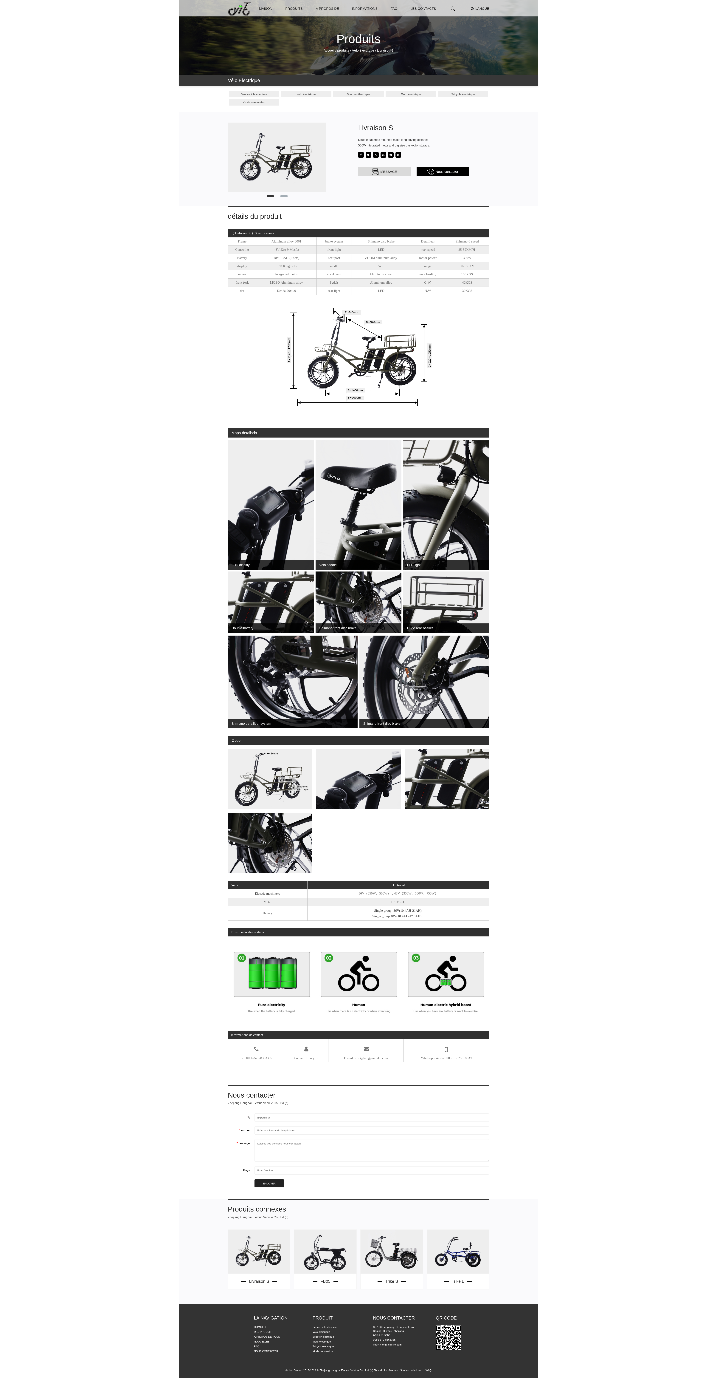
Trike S (391, 1281)
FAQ (256, 1346)
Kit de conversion (254, 102)
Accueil (329, 50)
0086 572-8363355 (384, 1339)
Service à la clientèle (254, 94)
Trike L (458, 1281)
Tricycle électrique (463, 94)
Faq (394, 8)
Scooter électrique (358, 94)
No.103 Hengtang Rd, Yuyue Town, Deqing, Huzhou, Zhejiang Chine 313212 (394, 1331)
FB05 (325, 1281)
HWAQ (428, 1370)
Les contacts (423, 8)
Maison (265, 8)
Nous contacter (446, 172)
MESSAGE (388, 172)
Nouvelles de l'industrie (367, 15)
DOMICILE (260, 1327)
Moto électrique (411, 94)
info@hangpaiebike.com (387, 1344)
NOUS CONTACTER (266, 1351)
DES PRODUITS (263, 1331)
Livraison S (259, 1281)
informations (365, 8)
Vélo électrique (363, 50)
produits (294, 8)
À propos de (327, 8)
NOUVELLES (261, 1341)
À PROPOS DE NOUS (267, 1336)
